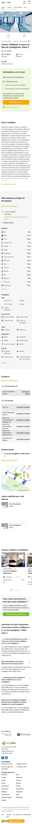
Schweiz (18, 780)
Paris (25, 7)
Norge (3, 780)
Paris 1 (3, 9)
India (17, 794)
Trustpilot (3, 114)
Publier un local (21, 764)
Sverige (3, 777)
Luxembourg (5, 794)
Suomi (3, 783)
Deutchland (5, 786)
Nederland (4, 789)
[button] (6, 504)
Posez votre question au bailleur (16, 85)
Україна (18, 783)
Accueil (3, 7)
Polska (18, 786)
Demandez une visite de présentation (17, 88)
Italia (17, 774)
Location (9, 7)
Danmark (4, 774)
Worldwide (19, 797)
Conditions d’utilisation (21, 809)
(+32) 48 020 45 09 (6, 753)
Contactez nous (21, 767)
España (3, 800)
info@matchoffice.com (7, 751)
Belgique (4, 791)
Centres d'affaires (18, 7)
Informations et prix (12, 81)
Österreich (19, 777)
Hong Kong (19, 789)
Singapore (19, 791)
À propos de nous (7, 764)
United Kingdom (6, 797)
